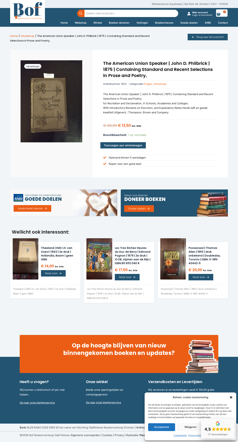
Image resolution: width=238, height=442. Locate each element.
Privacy (119, 435)
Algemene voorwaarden (85, 435)
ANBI (208, 22)
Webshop (80, 22)
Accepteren (161, 427)
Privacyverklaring (197, 435)
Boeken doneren (119, 22)
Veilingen (142, 22)
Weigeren (191, 427)
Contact (223, 22)
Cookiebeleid (180, 435)
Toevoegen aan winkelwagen (123, 145)
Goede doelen (189, 22)
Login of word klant (202, 15)
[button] (231, 397)
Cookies (107, 435)
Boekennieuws (164, 22)
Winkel (97, 22)
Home (64, 22)
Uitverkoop (27, 36)
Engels (148, 83)
